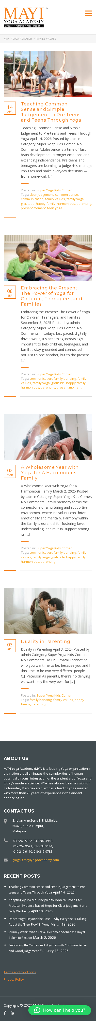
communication (32, 199)
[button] (59, 1010)
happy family (45, 203)
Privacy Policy (14, 979)
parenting (84, 203)
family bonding (65, 378)
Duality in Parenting (45, 641)
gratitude (27, 203)
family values (55, 199)
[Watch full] (48, 74)
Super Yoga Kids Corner (54, 190)
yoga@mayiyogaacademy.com (36, 860)
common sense (66, 194)
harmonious (66, 203)
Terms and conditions (20, 972)
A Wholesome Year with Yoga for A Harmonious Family (50, 473)
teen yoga (54, 208)
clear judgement (42, 194)
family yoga (75, 199)
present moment (33, 208)
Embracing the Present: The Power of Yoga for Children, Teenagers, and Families (51, 296)
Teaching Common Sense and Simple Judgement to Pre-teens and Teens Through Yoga (51, 112)
